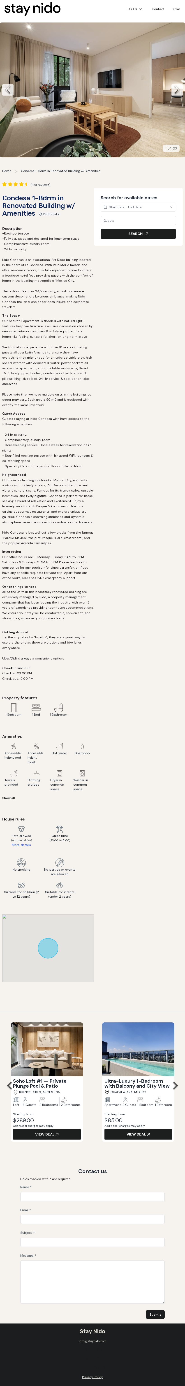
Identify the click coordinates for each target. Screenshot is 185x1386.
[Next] (177, 90)
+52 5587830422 (92, 1359)
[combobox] (135, 8)
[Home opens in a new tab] (32, 9)
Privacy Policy (92, 1377)
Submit (155, 1314)
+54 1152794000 (92, 1368)
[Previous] (8, 90)
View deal (45, 1134)
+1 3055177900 (90, 1350)
